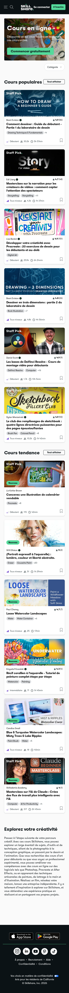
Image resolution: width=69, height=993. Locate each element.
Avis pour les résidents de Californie (34, 979)
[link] (34, 117)
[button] (6, 7)
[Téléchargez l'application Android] (48, 936)
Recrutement (35, 959)
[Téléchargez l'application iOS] (21, 936)
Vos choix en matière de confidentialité (32, 975)
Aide (48, 959)
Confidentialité (27, 963)
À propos (20, 959)
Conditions (45, 963)
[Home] (27, 7)
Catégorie (52, 67)
